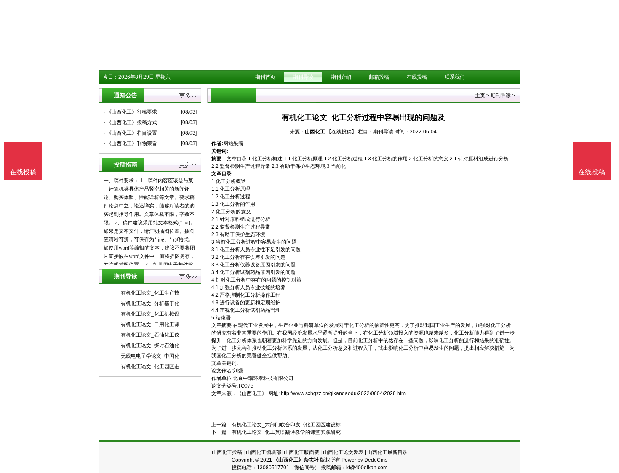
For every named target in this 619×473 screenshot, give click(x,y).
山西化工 (315, 132)
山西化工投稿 (227, 452)
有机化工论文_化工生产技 (150, 293)
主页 (480, 95)
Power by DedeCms (364, 460)
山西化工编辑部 (263, 452)
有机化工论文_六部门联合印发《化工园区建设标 (286, 425)
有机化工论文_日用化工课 (150, 324)
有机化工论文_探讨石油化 (150, 345)
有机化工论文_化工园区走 (150, 366)
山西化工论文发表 (343, 452)
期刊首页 (265, 77)
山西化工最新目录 (387, 452)
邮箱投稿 (379, 77)
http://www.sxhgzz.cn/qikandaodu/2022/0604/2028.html (344, 393)
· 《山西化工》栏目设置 (130, 133)
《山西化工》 (252, 393)
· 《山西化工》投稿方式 (130, 122)
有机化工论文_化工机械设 (150, 314)
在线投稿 (417, 77)
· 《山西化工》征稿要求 (130, 112)
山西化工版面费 (301, 452)
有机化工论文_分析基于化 (150, 303)
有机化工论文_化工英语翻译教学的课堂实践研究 (286, 432)
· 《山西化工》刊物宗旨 (130, 143)
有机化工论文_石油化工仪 (150, 335)
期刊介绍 (341, 77)
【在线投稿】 (341, 132)
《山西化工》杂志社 (296, 460)
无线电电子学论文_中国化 (150, 356)
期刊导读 (303, 77)
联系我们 (455, 77)
